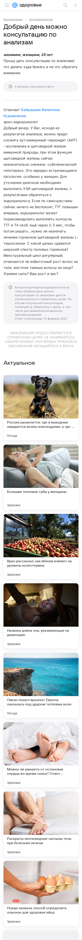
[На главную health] (29, 5)
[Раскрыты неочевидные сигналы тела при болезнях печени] (41, 824)
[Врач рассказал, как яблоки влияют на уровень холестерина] (41, 546)
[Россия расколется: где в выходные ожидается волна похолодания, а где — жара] (41, 407)
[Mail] (14, 5)
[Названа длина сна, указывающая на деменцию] (41, 615)
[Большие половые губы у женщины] (41, 477)
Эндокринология (41, 19)
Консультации (13, 19)
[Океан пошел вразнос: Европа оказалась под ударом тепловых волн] (41, 685)
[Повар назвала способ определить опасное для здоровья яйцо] (41, 893)
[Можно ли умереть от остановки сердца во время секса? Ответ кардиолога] (41, 754)
